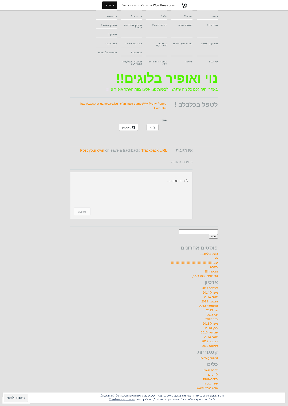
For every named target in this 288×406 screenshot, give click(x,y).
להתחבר (212, 374)
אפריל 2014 (210, 292)
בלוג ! (164, 16)
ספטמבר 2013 (208, 306)
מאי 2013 (211, 319)
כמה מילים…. (209, 253)
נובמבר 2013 (209, 301)
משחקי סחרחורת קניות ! (133, 26)
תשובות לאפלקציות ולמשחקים (132, 62)
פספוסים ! (136, 52)
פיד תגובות (211, 383)
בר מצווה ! (136, 16)
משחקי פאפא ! (109, 25)
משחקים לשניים (209, 43)
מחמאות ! (212, 25)
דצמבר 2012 (210, 341)
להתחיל (110, 5)
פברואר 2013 (209, 332)
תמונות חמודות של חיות (157, 62)
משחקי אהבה (185, 25)
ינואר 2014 (211, 297)
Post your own (92, 150)
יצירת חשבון (210, 370)
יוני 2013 (212, 314)
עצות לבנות (111, 43)
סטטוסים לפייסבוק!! (161, 44)
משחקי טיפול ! (159, 25)
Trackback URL (154, 150)
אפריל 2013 (210, 323)
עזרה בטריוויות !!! (133, 43)
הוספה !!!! (211, 271)
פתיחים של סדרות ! (107, 52)
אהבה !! (188, 16)
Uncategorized (208, 358)
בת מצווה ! (111, 16)
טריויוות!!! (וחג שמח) (205, 276)
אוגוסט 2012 (210, 345)
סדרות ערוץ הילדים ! (182, 43)
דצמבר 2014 (210, 288)
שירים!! (188, 61)
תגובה (82, 211)
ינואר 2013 (211, 337)
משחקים (112, 34)
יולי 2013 (212, 310)
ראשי (215, 16)
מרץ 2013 (211, 328)
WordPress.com (207, 388)
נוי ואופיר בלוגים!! (167, 78)
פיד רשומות (210, 379)
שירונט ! (213, 61)
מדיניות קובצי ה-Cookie (122, 399)
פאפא (214, 267)
